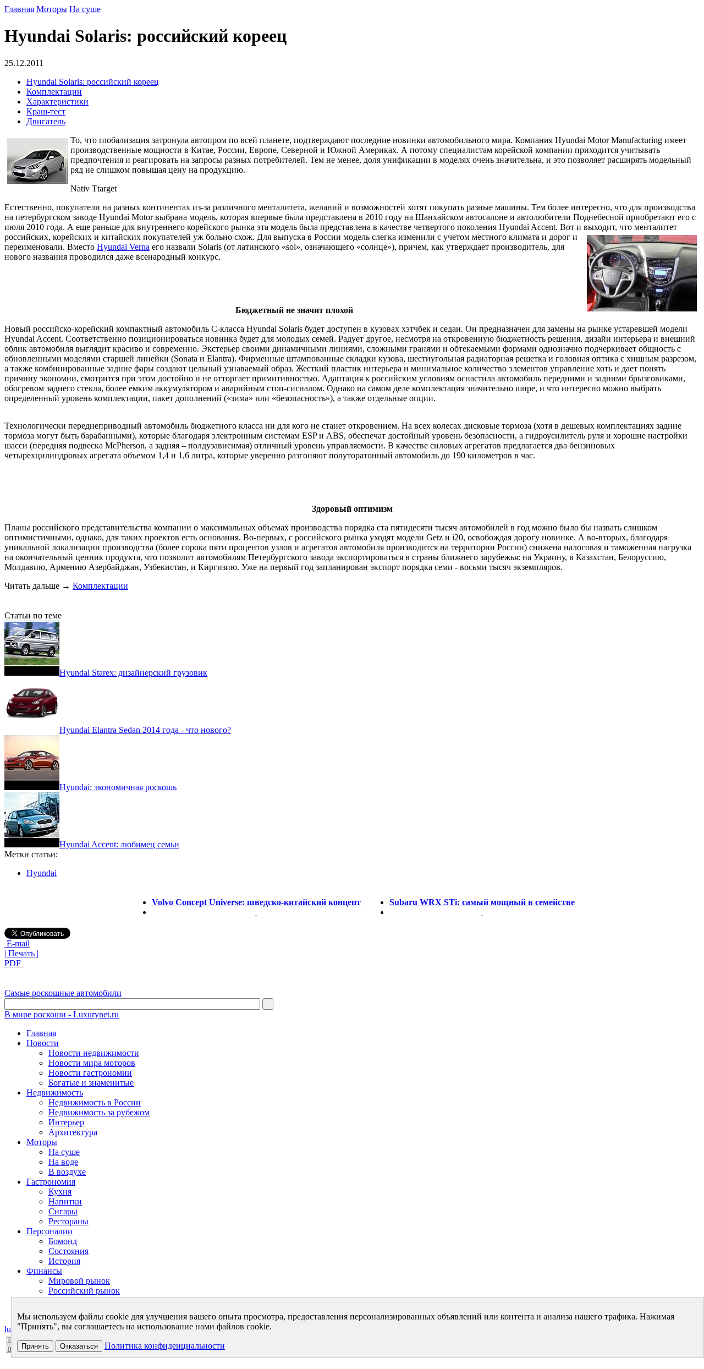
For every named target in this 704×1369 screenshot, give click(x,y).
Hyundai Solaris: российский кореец (92, 81)
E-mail (17, 943)
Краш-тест (45, 111)
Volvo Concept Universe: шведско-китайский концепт (256, 902)
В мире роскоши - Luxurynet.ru (61, 1014)
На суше (85, 9)
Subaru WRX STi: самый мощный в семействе (482, 902)
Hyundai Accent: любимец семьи (119, 844)
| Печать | (21, 953)
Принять (35, 1346)
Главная (19, 9)
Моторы (51, 9)
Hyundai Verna (123, 246)
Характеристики (57, 101)
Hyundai (41, 873)
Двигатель (45, 121)
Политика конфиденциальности (165, 1345)
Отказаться (79, 1346)
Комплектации (54, 91)
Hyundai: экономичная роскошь (118, 787)
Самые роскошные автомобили (63, 993)
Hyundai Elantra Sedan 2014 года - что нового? (145, 730)
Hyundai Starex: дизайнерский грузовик (133, 672)
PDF (13, 963)
